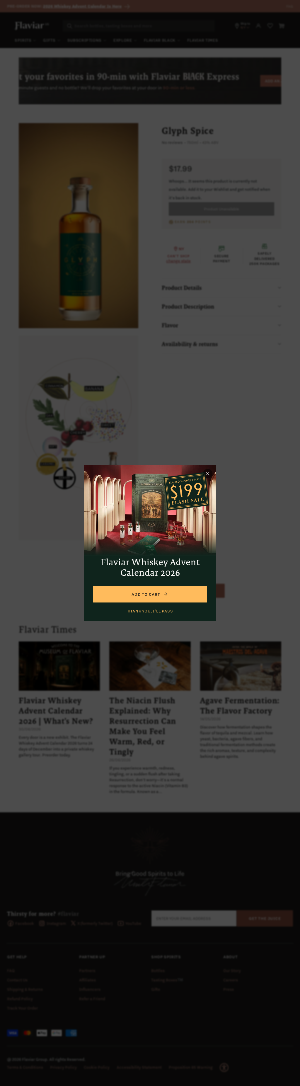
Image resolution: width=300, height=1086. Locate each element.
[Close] (207, 473)
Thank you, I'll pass (150, 611)
